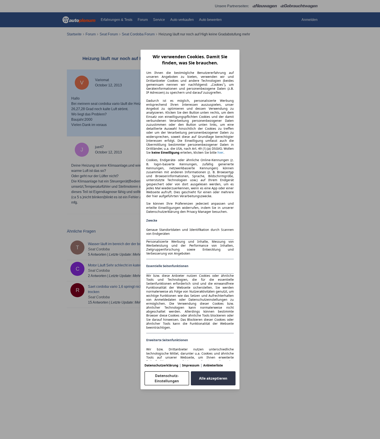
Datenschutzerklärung (161, 365)
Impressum (190, 365)
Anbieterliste (213, 365)
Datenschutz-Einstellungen (167, 378)
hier (220, 153)
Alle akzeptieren (213, 378)
